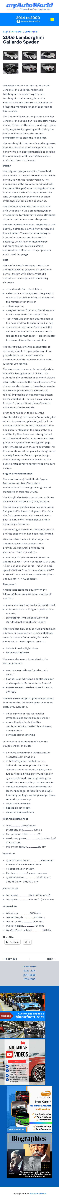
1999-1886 (29, 979)
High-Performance (13, 31)
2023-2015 (30, 970)
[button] (11, 55)
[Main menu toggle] (52, 19)
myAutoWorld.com (38, 1193)
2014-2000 (29, 974)
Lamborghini (31, 31)
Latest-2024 (29, 966)
